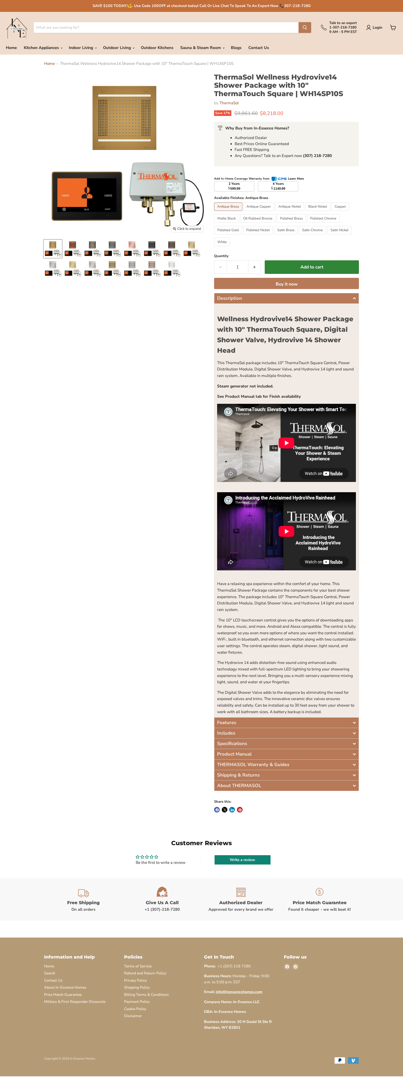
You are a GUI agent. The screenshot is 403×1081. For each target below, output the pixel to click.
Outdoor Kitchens (157, 47)
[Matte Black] (227, 223)
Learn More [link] (296, 179)
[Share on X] (224, 809)
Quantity (221, 256)
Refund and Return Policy (145, 973)
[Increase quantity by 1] (254, 267)
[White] (222, 247)
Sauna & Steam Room (201, 47)
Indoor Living (81, 47)
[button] (286, 298)
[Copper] (340, 212)
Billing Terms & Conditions (146, 994)
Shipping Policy (137, 987)
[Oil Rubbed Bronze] (258, 223)
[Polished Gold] (228, 235)
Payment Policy (137, 1001)
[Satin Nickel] (340, 235)
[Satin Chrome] (313, 235)
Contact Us (258, 47)
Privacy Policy (135, 980)
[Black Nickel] (318, 212)
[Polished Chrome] (324, 223)
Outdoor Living (117, 47)
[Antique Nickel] (290, 212)
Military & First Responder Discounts (75, 1001)
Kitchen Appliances (42, 47)
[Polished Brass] (292, 223)
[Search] (305, 27)
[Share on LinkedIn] (232, 809)
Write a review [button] (242, 859)
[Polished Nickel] (258, 235)
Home (11, 47)
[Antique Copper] (259, 212)
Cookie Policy (135, 1008)
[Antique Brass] (228, 212)
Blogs (236, 47)
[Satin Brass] (286, 235)
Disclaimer (133, 1015)
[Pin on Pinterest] (240, 809)
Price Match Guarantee (63, 994)
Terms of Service (138, 966)
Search (49, 973)
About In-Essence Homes (65, 987)
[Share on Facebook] (217, 809)
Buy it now (287, 284)
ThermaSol (229, 103)
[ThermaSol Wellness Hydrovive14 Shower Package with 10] (53, 249)
